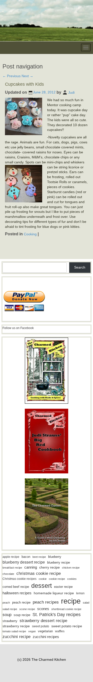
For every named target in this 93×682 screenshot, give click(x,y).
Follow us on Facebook (18, 328)
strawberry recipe (16, 626)
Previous (11, 76)
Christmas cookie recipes (19, 579)
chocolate (8, 573)
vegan (32, 631)
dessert (41, 585)
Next (27, 76)
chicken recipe (71, 567)
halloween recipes (16, 593)
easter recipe (63, 587)
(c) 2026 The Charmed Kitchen (41, 660)
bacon (26, 557)
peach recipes (46, 602)
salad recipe (9, 609)
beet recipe (39, 556)
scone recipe (27, 609)
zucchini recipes (46, 637)
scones (43, 609)
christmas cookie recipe (38, 573)
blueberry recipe (58, 562)
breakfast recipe (12, 567)
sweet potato (40, 626)
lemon (80, 593)
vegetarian (45, 631)
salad (86, 602)
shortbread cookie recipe (66, 609)
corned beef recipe (15, 587)
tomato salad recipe (14, 631)
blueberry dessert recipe (23, 562)
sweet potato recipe (66, 626)
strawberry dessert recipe (43, 620)
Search (79, 267)
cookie (43, 578)
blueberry (54, 557)
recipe (71, 601)
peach (6, 602)
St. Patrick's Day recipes (56, 614)
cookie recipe (57, 578)
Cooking (30, 234)
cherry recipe (49, 567)
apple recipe (10, 557)
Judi (71, 92)
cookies (72, 578)
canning (30, 567)
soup (6, 614)
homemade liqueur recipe (54, 593)
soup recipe (22, 615)
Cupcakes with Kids (24, 84)
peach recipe (21, 602)
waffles (59, 631)
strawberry (9, 621)
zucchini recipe (16, 636)
